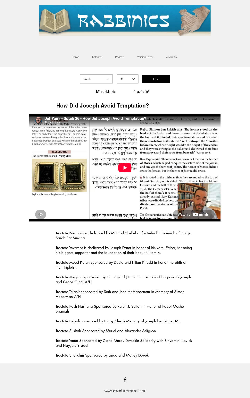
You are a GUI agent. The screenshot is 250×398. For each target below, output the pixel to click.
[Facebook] (125, 380)
